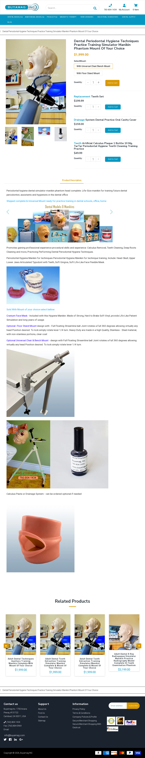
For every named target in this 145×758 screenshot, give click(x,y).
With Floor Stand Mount (88, 73)
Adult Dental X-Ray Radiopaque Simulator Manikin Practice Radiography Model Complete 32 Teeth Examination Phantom (124, 659)
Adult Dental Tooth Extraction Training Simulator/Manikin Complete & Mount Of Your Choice (89, 663)
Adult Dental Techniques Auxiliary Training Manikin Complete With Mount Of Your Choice (21, 662)
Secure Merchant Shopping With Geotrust (86, 726)
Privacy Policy (78, 709)
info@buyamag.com (14, 735)
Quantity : (78, 82)
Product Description (71, 180)
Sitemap (41, 721)
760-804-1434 (110, 10)
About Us (42, 709)
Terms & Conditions (81, 713)
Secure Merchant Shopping (84, 721)
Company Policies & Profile (84, 717)
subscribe (133, 705)
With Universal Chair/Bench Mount (93, 66)
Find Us (41, 713)
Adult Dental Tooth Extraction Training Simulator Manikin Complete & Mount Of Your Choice (55, 663)
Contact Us (43, 717)
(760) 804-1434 (13, 722)
